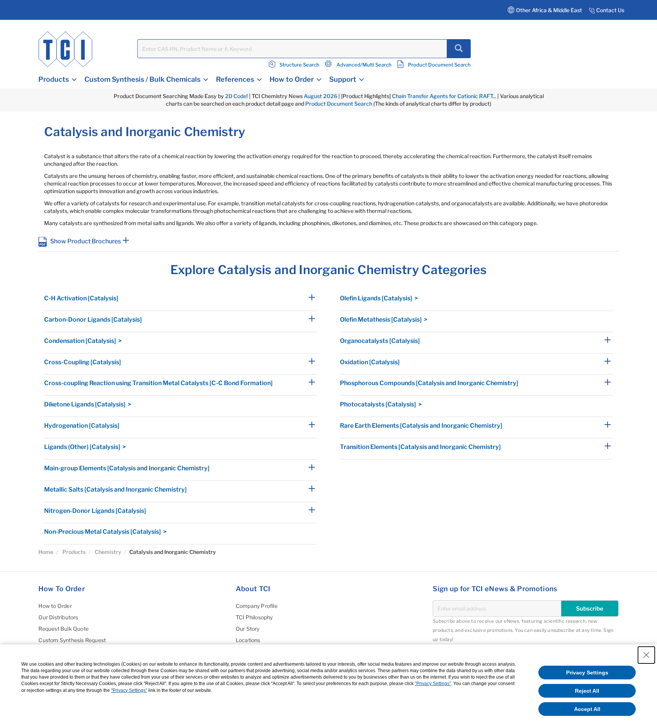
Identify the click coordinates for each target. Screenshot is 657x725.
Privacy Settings (587, 672)
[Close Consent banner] (646, 655)
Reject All (587, 691)
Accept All (587, 709)
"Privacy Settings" (433, 683)
